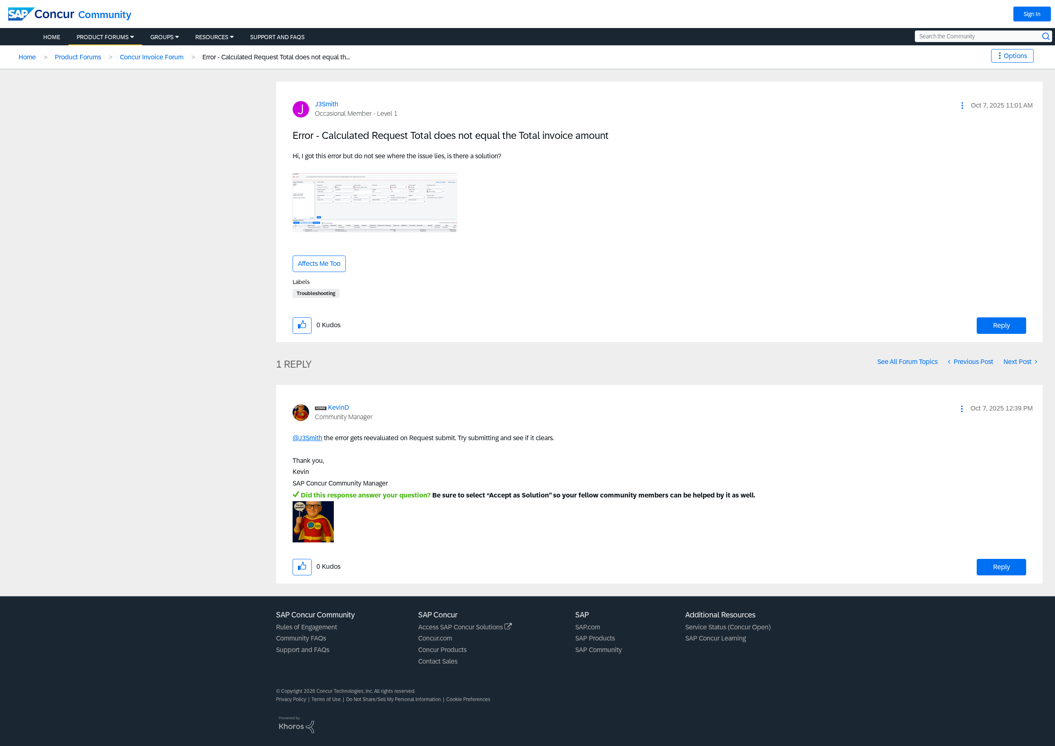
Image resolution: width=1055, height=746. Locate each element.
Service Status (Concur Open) (728, 627)
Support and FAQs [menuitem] (277, 37)
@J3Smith (307, 437)
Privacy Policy (291, 699)
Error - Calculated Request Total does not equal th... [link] (276, 57)
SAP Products (595, 638)
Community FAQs (301, 638)
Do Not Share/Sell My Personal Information (393, 699)
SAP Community (598, 649)
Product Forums (78, 57)
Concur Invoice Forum (151, 57)
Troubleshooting (316, 293)
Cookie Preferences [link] (468, 699)
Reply (1001, 325)
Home (27, 57)
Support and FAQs (302, 649)
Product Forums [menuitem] (103, 37)
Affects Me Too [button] (319, 263)
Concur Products (442, 649)
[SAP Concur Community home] (41, 14)
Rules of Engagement (306, 627)
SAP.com (587, 627)
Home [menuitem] (51, 37)
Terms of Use (326, 699)
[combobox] (983, 36)
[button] (962, 106)
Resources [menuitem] (211, 37)
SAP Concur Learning (715, 638)
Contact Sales (437, 661)
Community (104, 14)
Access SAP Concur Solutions (461, 627)
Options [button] (1015, 55)
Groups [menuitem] (161, 37)
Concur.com (435, 638)
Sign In (1032, 14)
